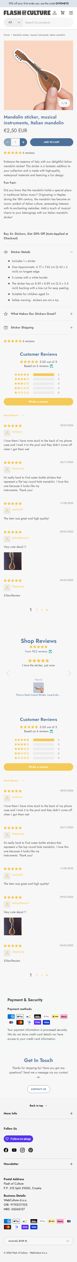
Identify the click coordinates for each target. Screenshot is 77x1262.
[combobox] (38, 22)
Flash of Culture (19, 1252)
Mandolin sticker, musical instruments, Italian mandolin (39, 35)
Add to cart (51, 142)
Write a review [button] (38, 401)
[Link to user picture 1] (13, 561)
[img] (13, 426)
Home (7, 35)
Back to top (37, 1105)
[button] (63, 13)
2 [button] (37, 610)
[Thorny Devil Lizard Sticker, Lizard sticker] (38, 687)
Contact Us (38, 1089)
